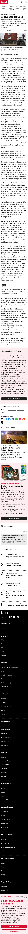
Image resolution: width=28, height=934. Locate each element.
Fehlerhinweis (20, 410)
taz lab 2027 (4, 827)
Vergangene (4, 823)
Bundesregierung (6, 683)
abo (2, 726)
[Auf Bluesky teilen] (9, 419)
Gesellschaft (4, 636)
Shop (2, 871)
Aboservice (4, 890)
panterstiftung (5, 741)
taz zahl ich (4, 733)
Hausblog (4, 702)
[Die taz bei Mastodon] (10, 617)
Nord (2, 651)
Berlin (2, 647)
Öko (2, 632)
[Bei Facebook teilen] (13, 419)
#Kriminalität (16, 406)
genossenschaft (5, 729)
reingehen (4, 776)
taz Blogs (3, 839)
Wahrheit (3, 655)
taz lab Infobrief (5, 800)
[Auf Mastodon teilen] (6, 419)
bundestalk (4, 757)
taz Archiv (4, 851)
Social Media (4, 679)
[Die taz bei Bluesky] (14, 617)
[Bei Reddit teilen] (23, 419)
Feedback (4, 886)
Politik (3, 628)
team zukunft (4, 788)
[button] (26, 2)
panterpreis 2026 (6, 745)
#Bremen (9, 406)
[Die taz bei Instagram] (18, 617)
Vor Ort (3, 815)
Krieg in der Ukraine (6, 675)
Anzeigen (3, 875)
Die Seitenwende (6, 706)
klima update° (5, 765)
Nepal (2, 671)
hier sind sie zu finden (9, 543)
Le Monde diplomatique (8, 847)
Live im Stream (5, 819)
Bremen (2, 9)
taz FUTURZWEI (5, 843)
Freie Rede (4, 772)
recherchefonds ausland (8, 737)
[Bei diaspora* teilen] (20, 419)
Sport (2, 644)
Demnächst (4, 811)
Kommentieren (12, 410)
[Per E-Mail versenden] (2, 419)
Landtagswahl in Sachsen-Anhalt (10, 667)
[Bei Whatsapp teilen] (16, 419)
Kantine (3, 867)
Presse (3, 714)
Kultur (2, 640)
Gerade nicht (19, 896)
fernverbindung (5, 761)
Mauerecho (4, 768)
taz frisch (3, 792)
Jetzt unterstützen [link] (14, 399)
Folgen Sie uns (4, 617)
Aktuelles (3, 698)
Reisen (3, 863)
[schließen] (25, 896)
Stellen (3, 710)
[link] (10, 6)
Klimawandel (4, 686)
